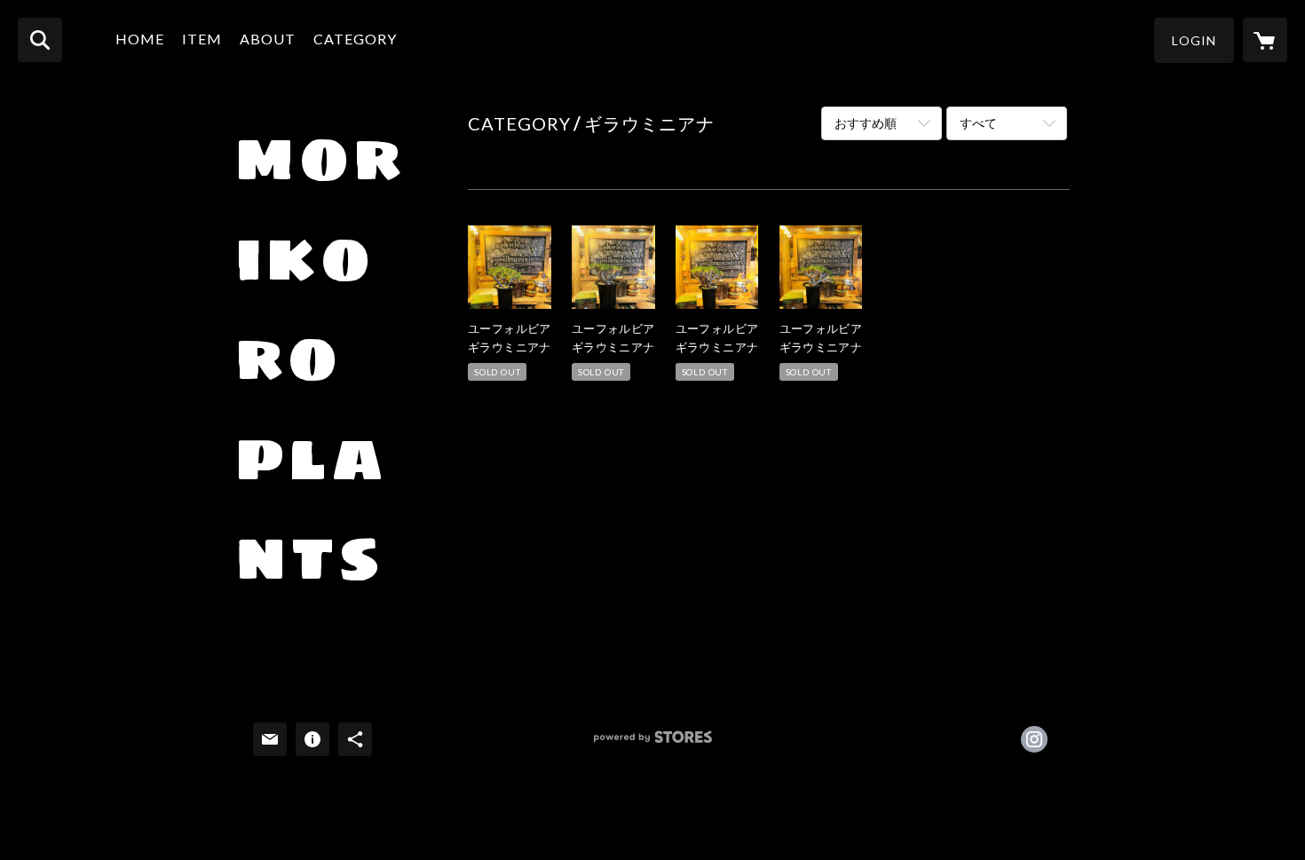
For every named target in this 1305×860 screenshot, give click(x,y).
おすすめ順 (865, 122)
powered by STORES (653, 743)
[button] (1194, 40)
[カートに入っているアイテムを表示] (1265, 40)
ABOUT (268, 38)
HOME (139, 38)
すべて (978, 122)
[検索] (40, 40)
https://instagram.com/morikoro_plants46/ (1034, 739)
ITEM (202, 38)
